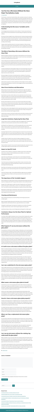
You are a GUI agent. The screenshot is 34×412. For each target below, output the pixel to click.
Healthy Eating (5, 350)
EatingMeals (17, 2)
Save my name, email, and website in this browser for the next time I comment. (14, 376)
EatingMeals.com (13, 410)
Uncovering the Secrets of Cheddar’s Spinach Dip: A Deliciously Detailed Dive (13, 396)
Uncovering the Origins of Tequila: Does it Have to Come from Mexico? (12, 401)
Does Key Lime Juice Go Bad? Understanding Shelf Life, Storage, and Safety (13, 405)
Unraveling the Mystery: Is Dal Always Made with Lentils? (10, 392)
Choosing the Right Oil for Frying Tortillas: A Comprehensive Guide (11, 394)
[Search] (13, 386)
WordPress (20, 410)
